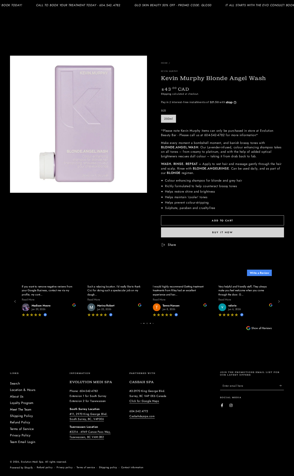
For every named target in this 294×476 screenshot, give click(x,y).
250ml (170, 120)
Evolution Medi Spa (32, 462)
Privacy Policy (20, 435)
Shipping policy (108, 467)
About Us (16, 396)
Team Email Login (22, 442)
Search (15, 383)
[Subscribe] (281, 385)
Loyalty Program (21, 403)
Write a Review (259, 273)
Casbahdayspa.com (142, 416)
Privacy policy (64, 467)
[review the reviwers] (82, 306)
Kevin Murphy (169, 71)
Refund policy (44, 467)
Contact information (132, 467)
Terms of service (86, 467)
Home (164, 62)
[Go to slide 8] (147, 323)
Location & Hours (22, 390)
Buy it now (222, 232)
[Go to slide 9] (150, 323)
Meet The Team (20, 409)
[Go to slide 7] (143, 323)
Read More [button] (36, 299)
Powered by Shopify (21, 467)
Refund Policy (20, 422)
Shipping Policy (21, 416)
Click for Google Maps (144, 401)
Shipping (166, 94)
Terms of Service (22, 429)
